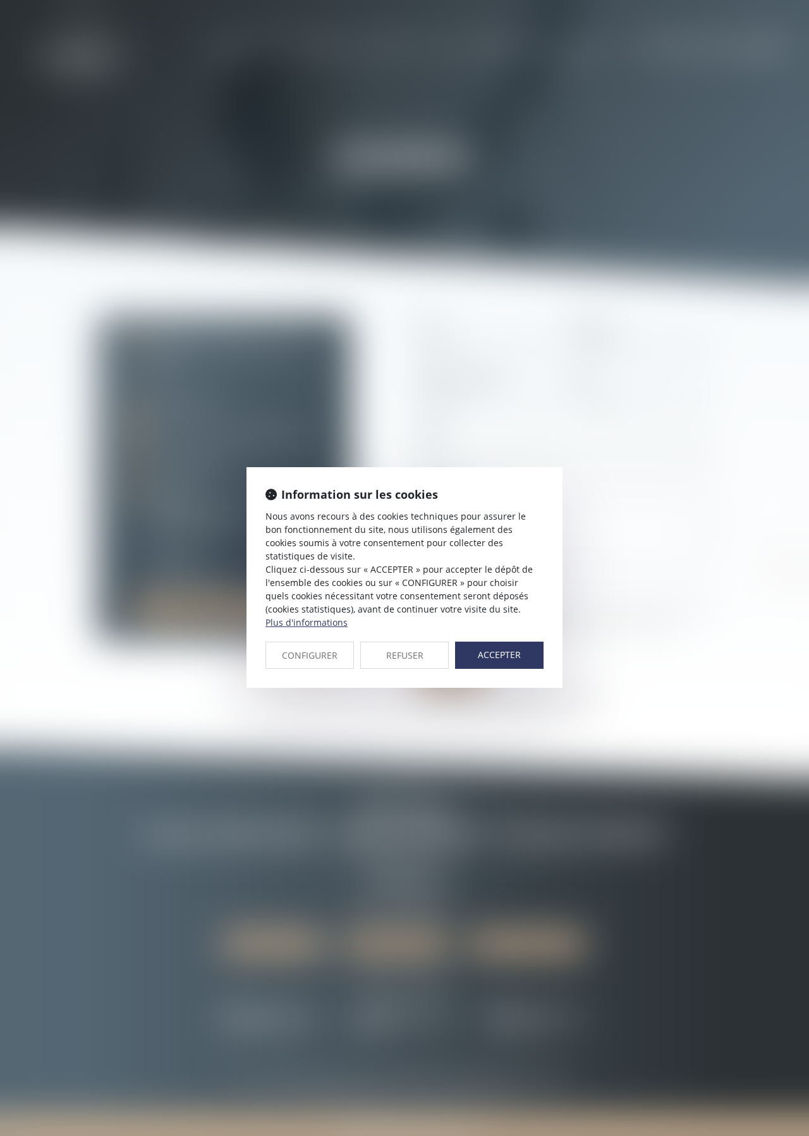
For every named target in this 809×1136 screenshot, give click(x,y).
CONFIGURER (310, 655)
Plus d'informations (306, 622)
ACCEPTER (499, 655)
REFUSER (404, 655)
